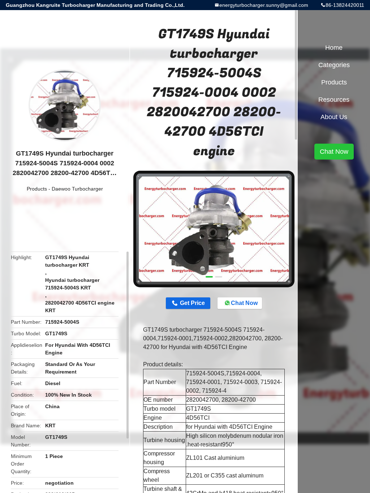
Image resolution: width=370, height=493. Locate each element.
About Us (333, 117)
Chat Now (244, 303)
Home (334, 47)
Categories (334, 65)
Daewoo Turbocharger (77, 189)
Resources (333, 99)
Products (37, 189)
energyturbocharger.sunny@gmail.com (263, 5)
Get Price (192, 303)
